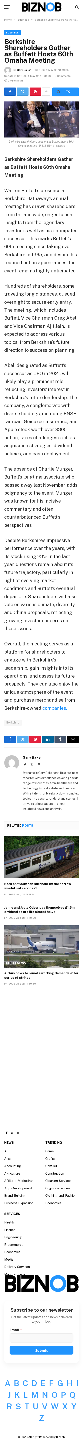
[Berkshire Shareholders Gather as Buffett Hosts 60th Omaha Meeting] (41, 119)
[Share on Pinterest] (35, 92)
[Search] (76, 7)
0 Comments (63, 75)
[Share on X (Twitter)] (22, 92)
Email (16, 1330)
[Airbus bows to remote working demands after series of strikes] (41, 946)
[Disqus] (41, 1053)
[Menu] (7, 7)
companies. (54, 708)
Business (12, 32)
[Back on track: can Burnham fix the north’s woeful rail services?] (41, 857)
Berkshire (13, 722)
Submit (41, 1350)
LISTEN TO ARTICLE (65, 92)
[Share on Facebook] (10, 92)
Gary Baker (24, 69)
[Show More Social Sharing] (46, 92)
